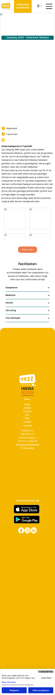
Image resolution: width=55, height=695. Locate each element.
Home (27, 404)
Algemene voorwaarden (28, 444)
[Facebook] (21, 530)
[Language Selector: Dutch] (40, 6)
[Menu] (49, 6)
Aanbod (27, 407)
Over (27, 414)
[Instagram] (27, 530)
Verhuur (27, 411)
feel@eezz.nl (27, 430)
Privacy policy (27, 447)
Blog (27, 418)
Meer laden (27, 249)
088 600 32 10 (27, 434)
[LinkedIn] (34, 530)
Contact (27, 421)
